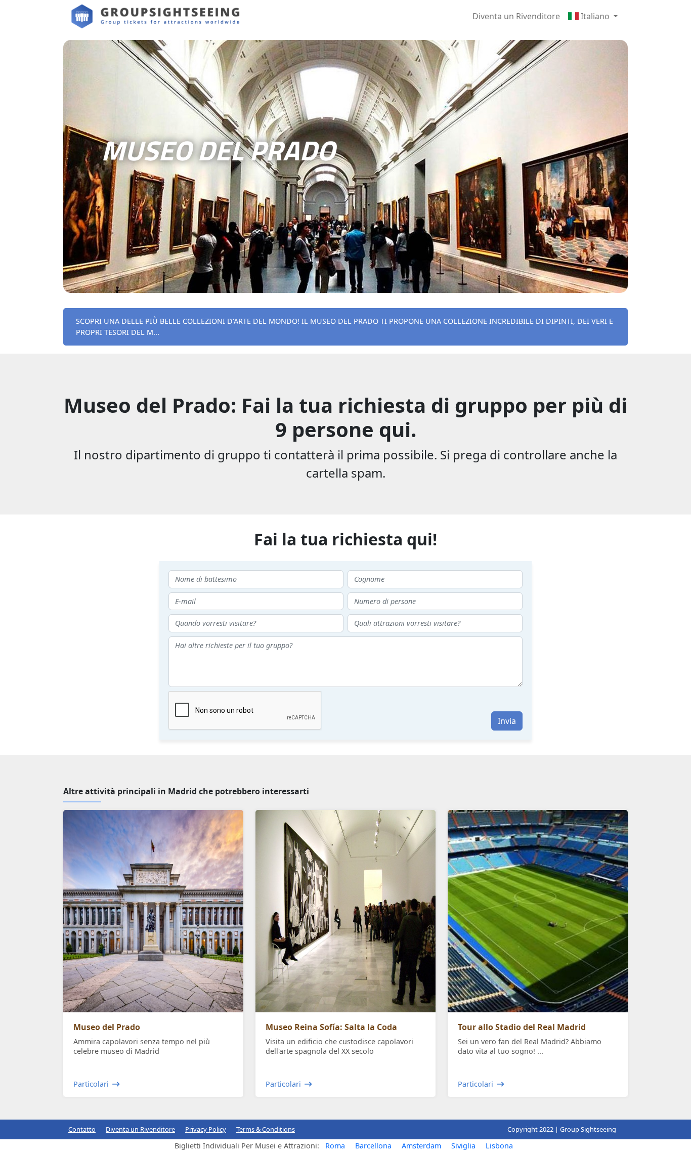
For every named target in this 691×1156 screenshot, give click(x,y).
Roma (335, 1145)
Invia (507, 720)
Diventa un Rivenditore (516, 16)
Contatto (82, 1129)
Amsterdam (421, 1145)
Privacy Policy (205, 1129)
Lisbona (499, 1145)
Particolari (91, 1084)
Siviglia (463, 1145)
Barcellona (373, 1145)
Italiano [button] (595, 16)
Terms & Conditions (265, 1129)
